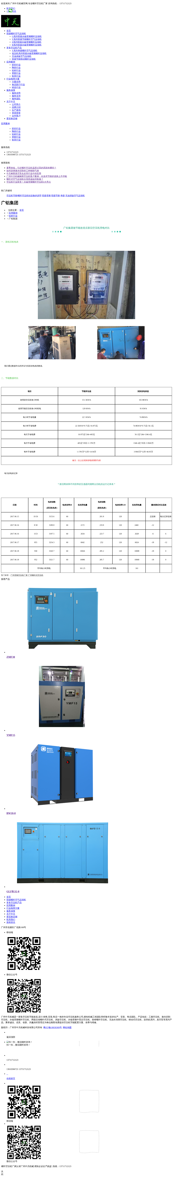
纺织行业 (16, 65)
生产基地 (16, 110)
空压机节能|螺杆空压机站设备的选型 (23, 195)
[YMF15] (61, 730)
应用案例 (10, 62)
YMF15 (10, 735)
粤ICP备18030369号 (52, 1027)
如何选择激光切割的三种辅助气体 (22, 170)
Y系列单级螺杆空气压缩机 (24, 50)
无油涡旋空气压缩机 (21, 56)
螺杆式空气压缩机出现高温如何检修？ (24, 179)
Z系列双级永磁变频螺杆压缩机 (26, 42)
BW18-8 (11, 813)
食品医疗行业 (18, 84)
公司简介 (16, 104)
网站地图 (67, 1027)
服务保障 (10, 90)
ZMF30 (10, 657)
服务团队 (16, 99)
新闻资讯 (10, 922)
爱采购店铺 (11, 118)
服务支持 (16, 96)
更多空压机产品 (14, 48)
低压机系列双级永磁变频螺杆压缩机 (29, 53)
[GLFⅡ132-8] (61, 887)
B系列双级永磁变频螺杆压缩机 (26, 45)
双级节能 (55, 195)
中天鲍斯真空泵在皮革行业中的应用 (23, 173)
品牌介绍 (16, 107)
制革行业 (16, 76)
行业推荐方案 (12, 79)
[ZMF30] (61, 652)
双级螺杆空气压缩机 (16, 33)
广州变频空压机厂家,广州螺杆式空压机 (27, 575)
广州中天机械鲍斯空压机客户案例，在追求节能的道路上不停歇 (36, 176)
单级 (62, 195)
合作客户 (16, 116)
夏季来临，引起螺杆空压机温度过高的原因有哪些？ (31, 168)
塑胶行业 (16, 73)
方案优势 (16, 82)
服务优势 (16, 93)
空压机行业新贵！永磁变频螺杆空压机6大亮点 (28, 182)
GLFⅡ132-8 (12, 891)
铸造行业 (16, 87)
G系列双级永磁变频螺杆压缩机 (27, 36)
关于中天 (10, 101)
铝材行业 (16, 70)
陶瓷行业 (16, 67)
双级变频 (46, 195)
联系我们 (10, 919)
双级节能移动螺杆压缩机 (24, 59)
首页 (8, 31)
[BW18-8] (61, 808)
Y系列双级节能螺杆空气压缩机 (27, 39)
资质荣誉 (16, 113)
